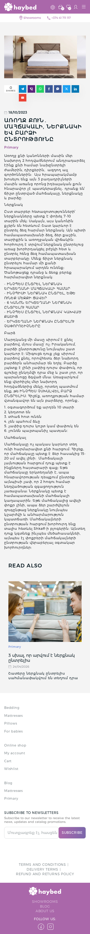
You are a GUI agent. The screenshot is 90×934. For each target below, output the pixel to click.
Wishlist (11, 769)
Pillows (10, 723)
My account (14, 753)
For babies (13, 731)
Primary (14, 647)
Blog (8, 783)
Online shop (15, 745)
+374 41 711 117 (61, 18)
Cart (8, 761)
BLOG (45, 906)
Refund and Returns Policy (45, 874)
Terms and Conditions (42, 865)
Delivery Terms (42, 869)
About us (45, 911)
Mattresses (13, 716)
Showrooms (32, 18)
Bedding (11, 708)
